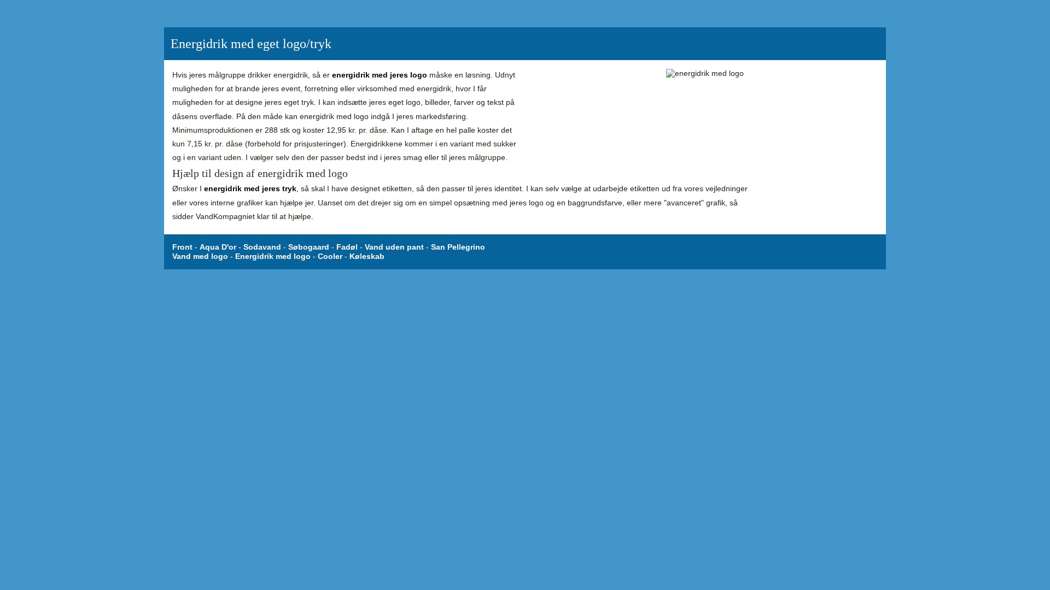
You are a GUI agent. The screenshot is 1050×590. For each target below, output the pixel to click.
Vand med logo (200, 256)
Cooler (330, 256)
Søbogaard (308, 247)
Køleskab (366, 256)
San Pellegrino (458, 247)
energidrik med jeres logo (379, 74)
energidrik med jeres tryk (250, 188)
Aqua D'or (218, 247)
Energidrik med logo (273, 256)
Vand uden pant (394, 247)
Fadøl (347, 247)
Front (182, 247)
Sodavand (262, 247)
